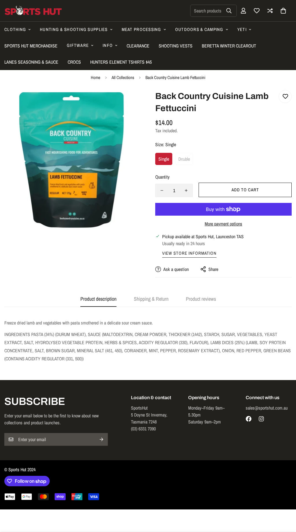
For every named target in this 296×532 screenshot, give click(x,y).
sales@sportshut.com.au (267, 408)
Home (95, 77)
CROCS (74, 62)
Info (108, 45)
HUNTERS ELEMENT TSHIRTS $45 (121, 62)
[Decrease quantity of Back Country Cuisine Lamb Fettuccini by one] (162, 190)
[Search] (228, 10)
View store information (189, 253)
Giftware (78, 45)
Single (163, 159)
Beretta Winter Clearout (229, 46)
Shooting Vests (176, 46)
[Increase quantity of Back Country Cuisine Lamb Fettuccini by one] (186, 190)
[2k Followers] (248, 419)
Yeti (242, 29)
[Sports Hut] (33, 11)
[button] (283, 10)
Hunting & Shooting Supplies (74, 29)
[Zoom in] (128, 102)
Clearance (138, 46)
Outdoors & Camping (199, 29)
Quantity (162, 177)
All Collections (123, 77)
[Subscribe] (101, 439)
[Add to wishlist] (285, 96)
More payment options (223, 224)
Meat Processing (141, 29)
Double (184, 159)
